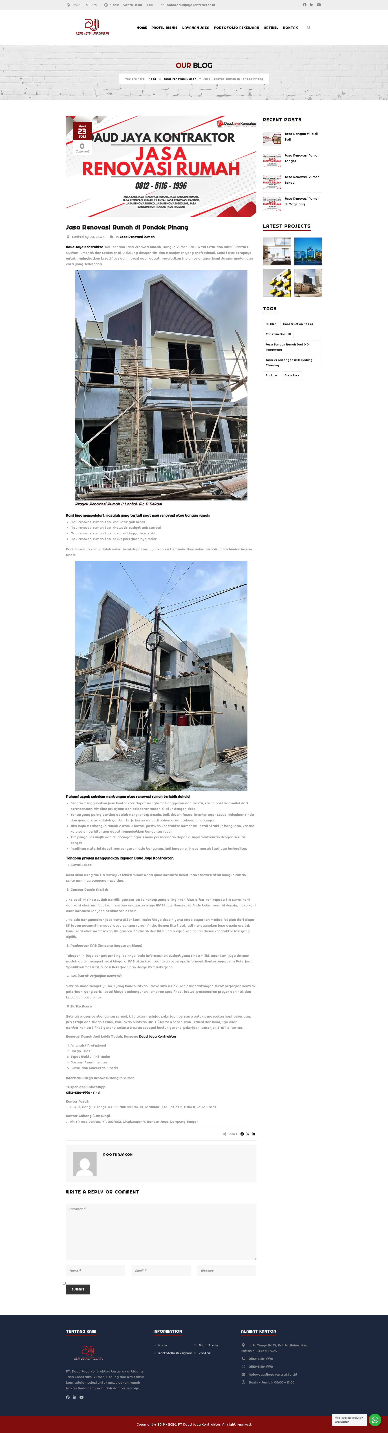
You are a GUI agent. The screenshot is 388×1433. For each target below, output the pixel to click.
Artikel (271, 28)
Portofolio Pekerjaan (236, 28)
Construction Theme (298, 324)
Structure (291, 375)
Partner (272, 375)
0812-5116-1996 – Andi (83, 1093)
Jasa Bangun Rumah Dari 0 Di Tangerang (287, 347)
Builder (271, 324)
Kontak (290, 28)
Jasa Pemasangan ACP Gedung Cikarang (289, 362)
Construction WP (278, 334)
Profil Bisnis (165, 28)
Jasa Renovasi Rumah (180, 79)
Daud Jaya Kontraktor (153, 858)
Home (142, 28)
